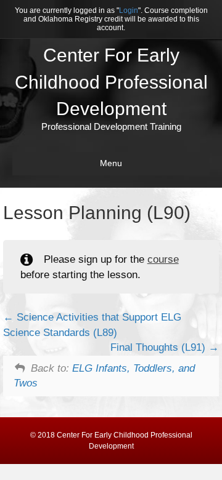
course (163, 259)
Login (128, 10)
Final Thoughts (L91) (159, 347)
